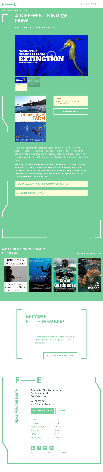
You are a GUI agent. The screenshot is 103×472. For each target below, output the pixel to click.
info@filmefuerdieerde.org (43, 404)
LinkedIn (51, 448)
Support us (37, 431)
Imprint (44, 453)
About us (36, 438)
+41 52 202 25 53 (39, 401)
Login (57, 437)
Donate (61, 411)
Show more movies (87, 253)
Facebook (39, 448)
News (33, 434)
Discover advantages (60, 355)
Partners (57, 423)
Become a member (42, 411)
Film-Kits (57, 434)
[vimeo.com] (51, 55)
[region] (51, 85)
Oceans (59, 99)
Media (57, 430)
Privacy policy (35, 453)
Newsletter (58, 420)
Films (8, 10)
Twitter (45, 448)
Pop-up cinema (38, 427)
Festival (35, 423)
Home (4, 10)
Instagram (33, 448)
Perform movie (71, 111)
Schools (57, 427)
